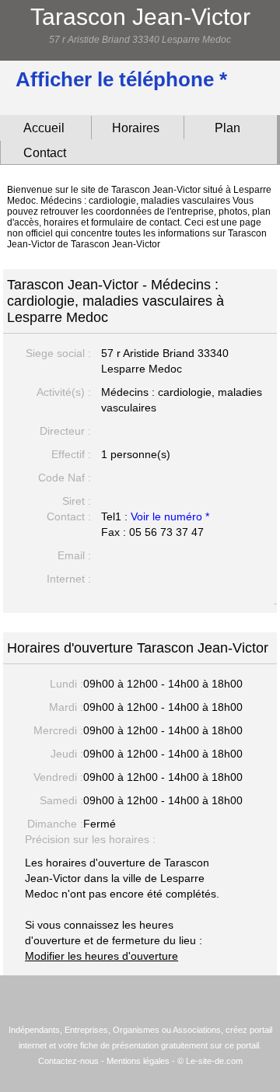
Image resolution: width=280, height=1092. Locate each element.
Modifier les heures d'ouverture (101, 956)
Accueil (44, 128)
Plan (227, 128)
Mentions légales (138, 1061)
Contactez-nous (68, 1061)
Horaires (135, 128)
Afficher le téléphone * (121, 79)
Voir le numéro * (170, 516)
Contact (44, 152)
